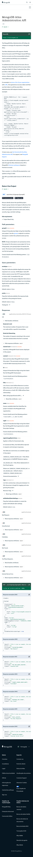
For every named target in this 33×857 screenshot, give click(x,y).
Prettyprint (5, 305)
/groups (16, 233)
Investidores (5, 764)
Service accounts (8, 198)
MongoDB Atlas (6, 807)
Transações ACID (21, 831)
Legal (3, 768)
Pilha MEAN (19, 845)
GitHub (4, 778)
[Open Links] (30, 2)
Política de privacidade (8, 773)
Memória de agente (21, 840)
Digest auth (20, 198)
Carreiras (4, 759)
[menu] (5, 27)
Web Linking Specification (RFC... (12, 395)
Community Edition (7, 816)
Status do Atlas (20, 768)
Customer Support (21, 778)
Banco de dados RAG (22, 826)
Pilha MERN (19, 835)
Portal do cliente (20, 764)
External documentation (10, 476)
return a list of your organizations (20, 82)
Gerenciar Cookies (21, 782)
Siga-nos (4, 794)
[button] (25, 747)
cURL (6, 84)
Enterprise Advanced (8, 811)
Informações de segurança (6, 784)
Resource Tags (7, 490)
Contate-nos (19, 759)
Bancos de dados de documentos (22, 820)
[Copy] (29, 34)
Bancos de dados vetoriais (21, 808)
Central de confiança (8, 790)
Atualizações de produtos (23, 773)
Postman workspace (14, 165)
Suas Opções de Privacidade (21, 790)
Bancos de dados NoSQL (23, 814)
